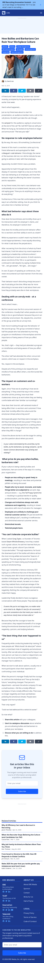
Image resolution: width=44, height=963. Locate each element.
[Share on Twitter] (22, 91)
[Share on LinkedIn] (5, 91)
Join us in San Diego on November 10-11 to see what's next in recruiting (19, 4)
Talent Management (17, 52)
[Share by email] (30, 91)
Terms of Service (30, 917)
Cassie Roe (5, 839)
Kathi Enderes (6, 868)
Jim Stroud (5, 859)
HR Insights (19, 49)
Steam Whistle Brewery (16, 541)
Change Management (23, 46)
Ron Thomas (6, 849)
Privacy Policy (29, 913)
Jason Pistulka (6, 830)
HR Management (30, 49)
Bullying (12, 46)
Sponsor (27, 888)
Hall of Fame (28, 901)
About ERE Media (30, 884)
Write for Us (28, 897)
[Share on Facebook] (13, 91)
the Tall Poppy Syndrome (31, 493)
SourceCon (7, 905)
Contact (27, 893)
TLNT (4, 896)
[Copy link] (38, 91)
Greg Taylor (16, 539)
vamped (7, 123)
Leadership (5, 52)
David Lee (10, 81)
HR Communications (8, 49)
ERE (4, 884)
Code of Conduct (30, 921)
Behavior (5, 46)
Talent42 (6, 914)
